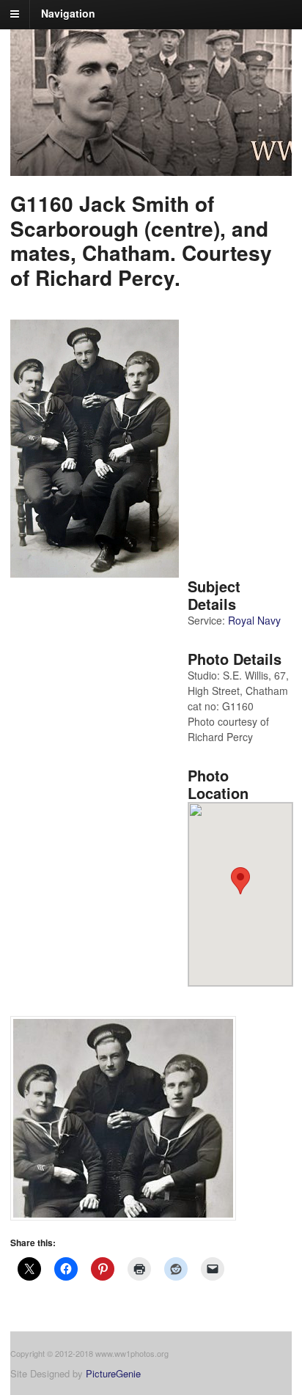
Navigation (68, 13)
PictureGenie (113, 1373)
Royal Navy (254, 620)
